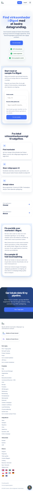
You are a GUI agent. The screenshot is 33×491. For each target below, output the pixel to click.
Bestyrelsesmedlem (7, 377)
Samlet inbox (5, 411)
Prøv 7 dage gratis (6, 348)
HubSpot (4, 422)
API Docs (4, 360)
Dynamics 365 (5, 431)
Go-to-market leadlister (7, 357)
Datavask (4, 400)
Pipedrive (4, 425)
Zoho (3, 427)
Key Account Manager (7, 371)
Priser (19, 2)
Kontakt (3, 440)
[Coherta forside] (2, 2)
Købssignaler (5, 398)
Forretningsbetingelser (7, 485)
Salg (3, 368)
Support (4, 451)
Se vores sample (17, 42)
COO (3, 382)
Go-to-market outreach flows (9, 413)
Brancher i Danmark (6, 462)
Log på (25, 2)
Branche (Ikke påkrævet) (12, 101)
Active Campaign (6, 433)
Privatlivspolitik (5, 483)
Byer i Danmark (5, 465)
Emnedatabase (5, 395)
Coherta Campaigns (7, 402)
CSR (3, 445)
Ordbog (4, 460)
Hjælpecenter (5, 467)
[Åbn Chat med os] (29, 487)
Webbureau (4, 391)
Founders (4, 386)
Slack (3, 420)
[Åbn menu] (30, 2)
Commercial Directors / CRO (9, 380)
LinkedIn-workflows (7, 404)
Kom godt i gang (6, 351)
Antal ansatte (9, 94)
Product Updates (6, 353)
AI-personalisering (6, 409)
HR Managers (5, 389)
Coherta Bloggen (6, 458)
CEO (3, 375)
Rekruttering (5, 393)
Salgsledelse (5, 373)
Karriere (4, 442)
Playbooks (4, 453)
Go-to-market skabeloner (8, 362)
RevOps (4, 384)
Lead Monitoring (6, 407)
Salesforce (4, 429)
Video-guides (5, 456)
